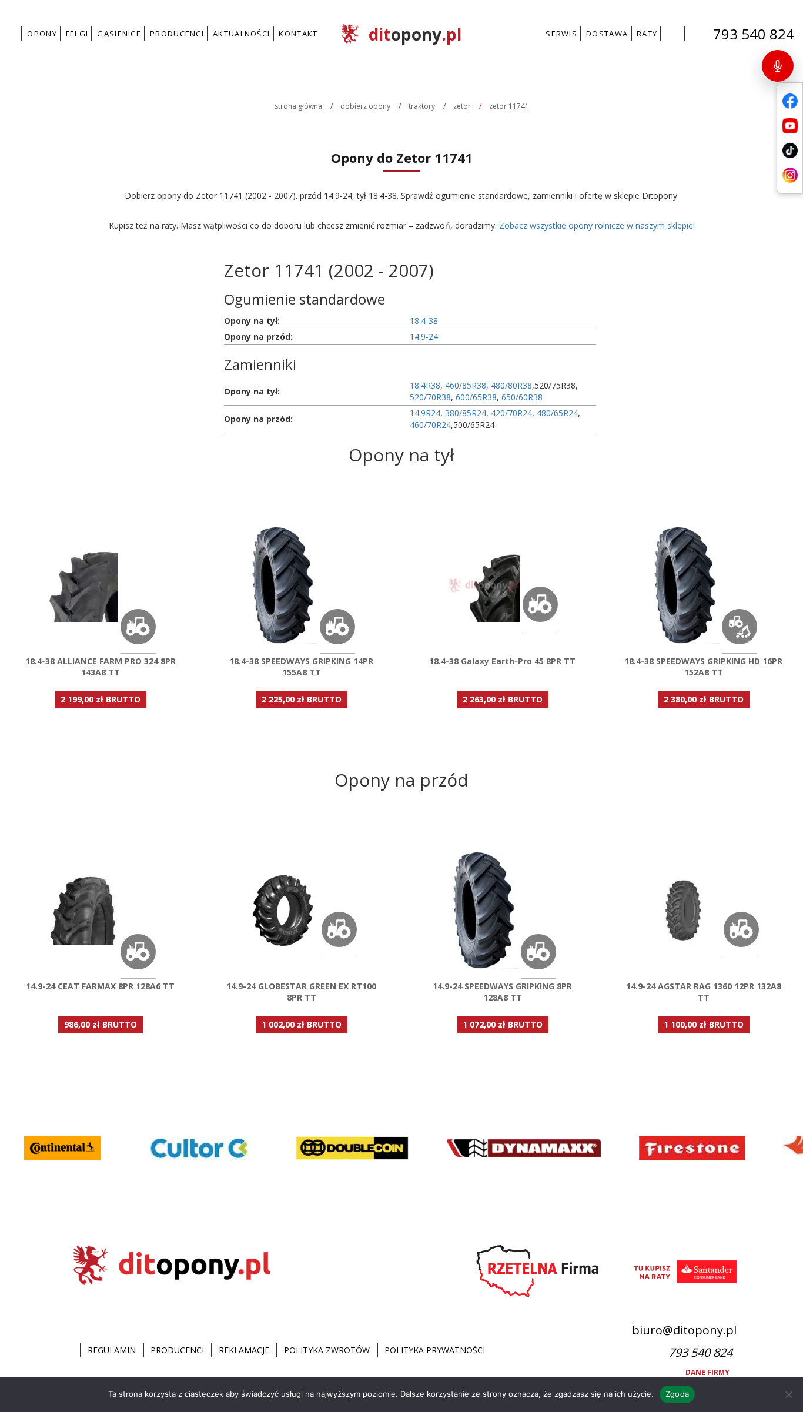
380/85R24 (465, 413)
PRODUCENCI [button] (177, 33)
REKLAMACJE (244, 1350)
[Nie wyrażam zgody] (788, 1394)
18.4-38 (424, 320)
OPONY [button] (42, 33)
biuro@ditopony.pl (684, 1330)
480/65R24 (557, 413)
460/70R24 (430, 424)
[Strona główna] (72, 1350)
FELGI (77, 33)
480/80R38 (511, 385)
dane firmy (708, 1372)
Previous (311, 475)
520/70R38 (430, 397)
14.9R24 (425, 413)
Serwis (561, 33)
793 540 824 (753, 34)
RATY (647, 33)
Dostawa (607, 33)
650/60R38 (522, 397)
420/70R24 (511, 413)
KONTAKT (298, 33)
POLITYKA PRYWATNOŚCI (434, 1350)
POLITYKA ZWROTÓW (327, 1350)
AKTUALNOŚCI (241, 33)
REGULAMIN (112, 1350)
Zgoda (677, 1393)
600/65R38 (476, 397)
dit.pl (415, 34)
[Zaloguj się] (673, 34)
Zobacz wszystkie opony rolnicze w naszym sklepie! (597, 225)
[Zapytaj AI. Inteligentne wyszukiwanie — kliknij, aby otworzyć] (778, 66)
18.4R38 (425, 385)
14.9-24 (424, 336)
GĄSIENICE (119, 33)
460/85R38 (465, 385)
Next (492, 475)
